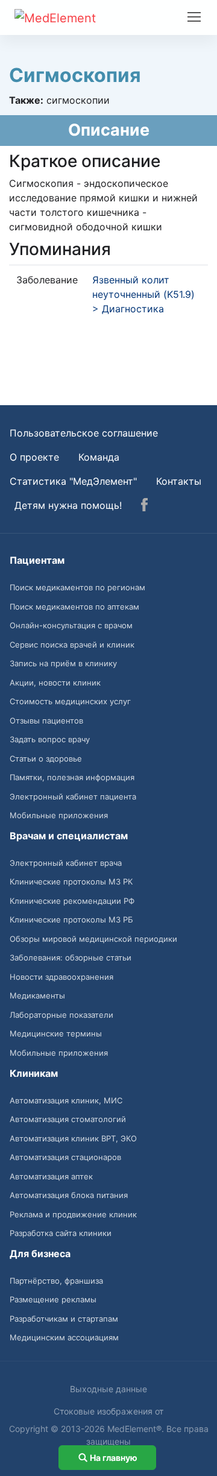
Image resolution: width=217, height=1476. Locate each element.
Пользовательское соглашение (84, 433)
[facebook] (144, 506)
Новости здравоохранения (61, 977)
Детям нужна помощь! (68, 505)
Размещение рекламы (53, 1299)
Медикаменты (37, 995)
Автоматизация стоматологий (68, 1119)
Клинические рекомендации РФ (72, 901)
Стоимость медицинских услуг (70, 701)
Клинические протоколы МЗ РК (71, 881)
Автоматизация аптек (51, 1176)
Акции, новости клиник (55, 682)
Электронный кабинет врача (66, 863)
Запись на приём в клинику (63, 663)
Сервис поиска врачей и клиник (72, 644)
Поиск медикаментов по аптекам (74, 606)
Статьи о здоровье (46, 758)
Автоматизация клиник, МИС (66, 1100)
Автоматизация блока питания (69, 1195)
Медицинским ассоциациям (64, 1337)
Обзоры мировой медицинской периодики (93, 939)
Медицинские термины (56, 1033)
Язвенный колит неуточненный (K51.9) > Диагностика (143, 294)
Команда (98, 457)
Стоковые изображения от (108, 1411)
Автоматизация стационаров (65, 1157)
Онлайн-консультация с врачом (71, 625)
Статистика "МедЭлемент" (73, 481)
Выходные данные (108, 1389)
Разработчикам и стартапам (64, 1318)
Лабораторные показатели (61, 1015)
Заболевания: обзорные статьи (70, 957)
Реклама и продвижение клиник (73, 1214)
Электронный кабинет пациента (73, 796)
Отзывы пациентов (46, 720)
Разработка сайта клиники (61, 1233)
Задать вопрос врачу (50, 739)
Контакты (178, 481)
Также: (26, 100)
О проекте (34, 457)
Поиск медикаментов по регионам (77, 587)
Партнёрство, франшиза (56, 1280)
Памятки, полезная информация (72, 777)
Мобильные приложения (59, 815)
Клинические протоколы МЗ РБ (71, 919)
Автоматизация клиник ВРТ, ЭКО (73, 1138)
